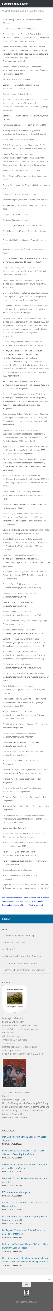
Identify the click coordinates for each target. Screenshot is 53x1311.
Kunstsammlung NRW (15, 942)
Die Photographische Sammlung (19, 935)
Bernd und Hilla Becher (15, 3)
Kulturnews (8, 1131)
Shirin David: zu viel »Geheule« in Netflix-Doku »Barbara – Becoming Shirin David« (23, 1152)
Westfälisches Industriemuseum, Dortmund (25, 970)
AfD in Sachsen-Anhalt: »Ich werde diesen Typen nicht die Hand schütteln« (24, 1166)
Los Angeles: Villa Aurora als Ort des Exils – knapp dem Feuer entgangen (24, 1232)
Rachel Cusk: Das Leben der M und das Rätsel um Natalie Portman (24, 1204)
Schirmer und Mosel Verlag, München (22, 963)
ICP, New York (11, 949)
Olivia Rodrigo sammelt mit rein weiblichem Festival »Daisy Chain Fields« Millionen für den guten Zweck (25, 1260)
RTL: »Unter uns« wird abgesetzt (17, 1192)
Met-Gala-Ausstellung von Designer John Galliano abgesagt (25, 1138)
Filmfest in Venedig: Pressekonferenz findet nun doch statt (24, 1180)
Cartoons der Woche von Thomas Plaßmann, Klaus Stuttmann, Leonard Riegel (25, 1246)
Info (42, 905)
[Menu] (49, 3)
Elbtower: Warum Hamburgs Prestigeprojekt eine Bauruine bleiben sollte (24, 1218)
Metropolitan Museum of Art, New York (23, 956)
